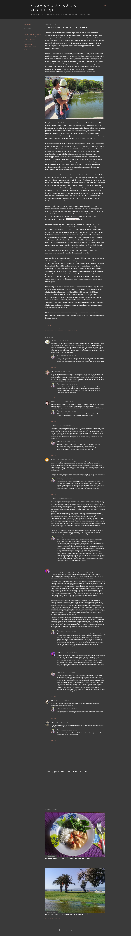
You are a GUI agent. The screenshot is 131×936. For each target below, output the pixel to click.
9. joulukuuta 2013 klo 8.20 (68, 479)
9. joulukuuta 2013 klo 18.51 (68, 631)
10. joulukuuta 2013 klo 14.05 (69, 708)
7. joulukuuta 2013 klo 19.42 (62, 371)
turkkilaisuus (28, 44)
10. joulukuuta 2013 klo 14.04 (69, 672)
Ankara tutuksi (37, 15)
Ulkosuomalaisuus (77, 15)
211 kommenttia (56, 918)
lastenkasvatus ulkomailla (32, 37)
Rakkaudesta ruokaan (59, 15)
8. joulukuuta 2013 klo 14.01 (68, 441)
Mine (52, 371)
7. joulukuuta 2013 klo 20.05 (69, 355)
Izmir (46, 15)
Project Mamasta (72, 219)
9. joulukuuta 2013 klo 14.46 (63, 570)
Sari (52, 700)
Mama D (54, 402)
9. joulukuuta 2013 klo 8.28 (68, 537)
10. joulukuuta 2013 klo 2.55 (61, 700)
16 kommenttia (56, 862)
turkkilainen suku (29, 42)
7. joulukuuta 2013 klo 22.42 (65, 401)
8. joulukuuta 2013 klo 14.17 (65, 459)
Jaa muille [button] (27, 24)
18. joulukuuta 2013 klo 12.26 (69, 730)
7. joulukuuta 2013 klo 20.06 (69, 384)
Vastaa (53, 367)
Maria (53, 570)
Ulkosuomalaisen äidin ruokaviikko (67, 858)
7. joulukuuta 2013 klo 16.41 (61, 341)
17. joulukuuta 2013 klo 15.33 (63, 722)
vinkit (26, 49)
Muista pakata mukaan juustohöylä (66, 914)
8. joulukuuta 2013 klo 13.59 (68, 411)
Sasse (53, 722)
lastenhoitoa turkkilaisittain (33, 34)
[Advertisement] (75, 790)
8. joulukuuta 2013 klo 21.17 (66, 498)
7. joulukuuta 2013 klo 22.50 (66, 425)
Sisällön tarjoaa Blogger (67, 930)
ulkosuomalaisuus (30, 47)
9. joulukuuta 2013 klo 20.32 (69, 652)
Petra (58, 355)
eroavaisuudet (29, 32)
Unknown (54, 459)
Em (52, 341)
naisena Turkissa (29, 39)
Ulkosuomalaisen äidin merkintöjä (53, 7)
